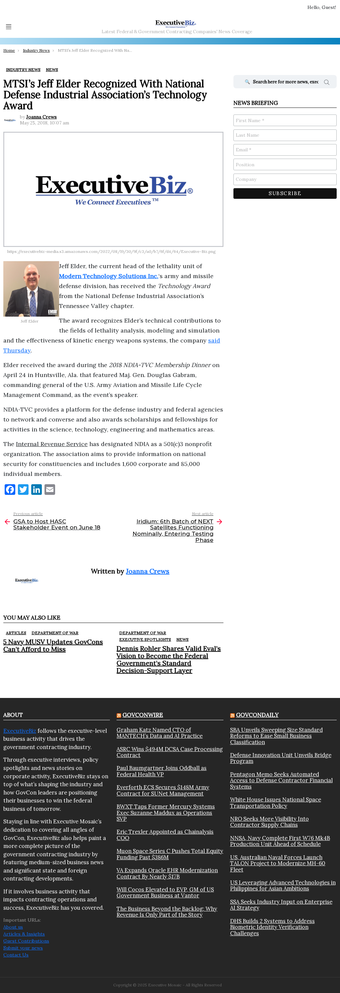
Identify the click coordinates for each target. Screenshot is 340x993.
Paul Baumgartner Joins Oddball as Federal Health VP (162, 771)
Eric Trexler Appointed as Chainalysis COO (165, 835)
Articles (16, 632)
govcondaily (257, 715)
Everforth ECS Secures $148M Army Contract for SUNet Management (163, 790)
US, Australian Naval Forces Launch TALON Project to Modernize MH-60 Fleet (277, 863)
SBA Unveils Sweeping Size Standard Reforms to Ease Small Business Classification (276, 736)
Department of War (55, 632)
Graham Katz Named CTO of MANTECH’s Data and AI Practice (160, 733)
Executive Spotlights (145, 639)
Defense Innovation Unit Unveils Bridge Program (280, 758)
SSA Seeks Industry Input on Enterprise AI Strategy (281, 905)
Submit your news (23, 948)
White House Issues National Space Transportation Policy (275, 803)
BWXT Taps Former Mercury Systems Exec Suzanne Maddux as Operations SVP (166, 812)
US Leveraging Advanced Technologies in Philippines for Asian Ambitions (283, 885)
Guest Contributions (26, 941)
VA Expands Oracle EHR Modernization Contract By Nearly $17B (167, 873)
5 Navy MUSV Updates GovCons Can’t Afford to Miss (53, 645)
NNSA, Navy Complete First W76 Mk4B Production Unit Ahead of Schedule (280, 841)
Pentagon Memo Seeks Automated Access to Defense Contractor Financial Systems (281, 780)
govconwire (143, 715)
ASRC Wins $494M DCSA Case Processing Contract (170, 752)
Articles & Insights (24, 934)
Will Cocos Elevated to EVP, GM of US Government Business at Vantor (165, 892)
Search (326, 83)
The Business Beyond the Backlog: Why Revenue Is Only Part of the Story (167, 912)
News (182, 639)
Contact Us (16, 955)
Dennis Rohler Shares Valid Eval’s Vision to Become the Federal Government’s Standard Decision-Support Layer (169, 659)
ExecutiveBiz (19, 730)
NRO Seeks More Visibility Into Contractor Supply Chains (269, 822)
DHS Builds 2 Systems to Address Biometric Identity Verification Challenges (272, 927)
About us (13, 927)
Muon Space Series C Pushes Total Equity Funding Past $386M (170, 854)
